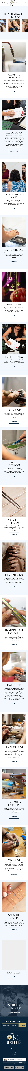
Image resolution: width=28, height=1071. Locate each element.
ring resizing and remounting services (13, 637)
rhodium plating (15, 579)
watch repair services (17, 870)
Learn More (14, 92)
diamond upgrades (11, 695)
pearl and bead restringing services (16, 529)
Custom (14, 1052)
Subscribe (22, 1025)
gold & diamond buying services (13, 201)
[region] (14, 25)
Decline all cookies (8, 1067)
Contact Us (14, 1056)
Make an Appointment (14, 1012)
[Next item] (16, 29)
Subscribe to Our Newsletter (14, 1021)
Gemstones (14, 1050)
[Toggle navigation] (2, 3)
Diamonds (14, 1049)
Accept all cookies (19, 1067)
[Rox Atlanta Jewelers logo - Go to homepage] (14, 3)
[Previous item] (11, 29)
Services (14, 1054)
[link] (7, 3)
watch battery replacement (16, 811)
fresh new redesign (17, 361)
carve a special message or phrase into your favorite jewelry (14, 310)
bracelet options (19, 925)
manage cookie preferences (15, 1063)
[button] (5, 3)
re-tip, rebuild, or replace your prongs (14, 755)
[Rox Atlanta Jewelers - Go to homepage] (14, 1038)
